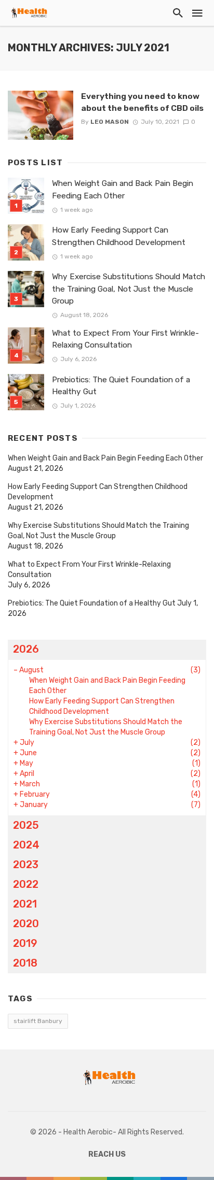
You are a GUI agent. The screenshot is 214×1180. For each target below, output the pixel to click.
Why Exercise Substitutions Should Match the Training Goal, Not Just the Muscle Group (128, 288)
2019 (25, 943)
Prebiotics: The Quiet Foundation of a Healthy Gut (121, 385)
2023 (25, 864)
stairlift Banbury (38, 1021)
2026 (26, 649)
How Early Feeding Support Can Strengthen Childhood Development (118, 236)
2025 (26, 825)
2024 (26, 845)
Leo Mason (109, 121)
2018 (25, 963)
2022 (25, 884)
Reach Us (107, 1154)
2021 (25, 904)
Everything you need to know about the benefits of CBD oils (142, 101)
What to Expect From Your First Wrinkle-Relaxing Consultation (125, 339)
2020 (26, 923)
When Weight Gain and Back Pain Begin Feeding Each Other (122, 189)
